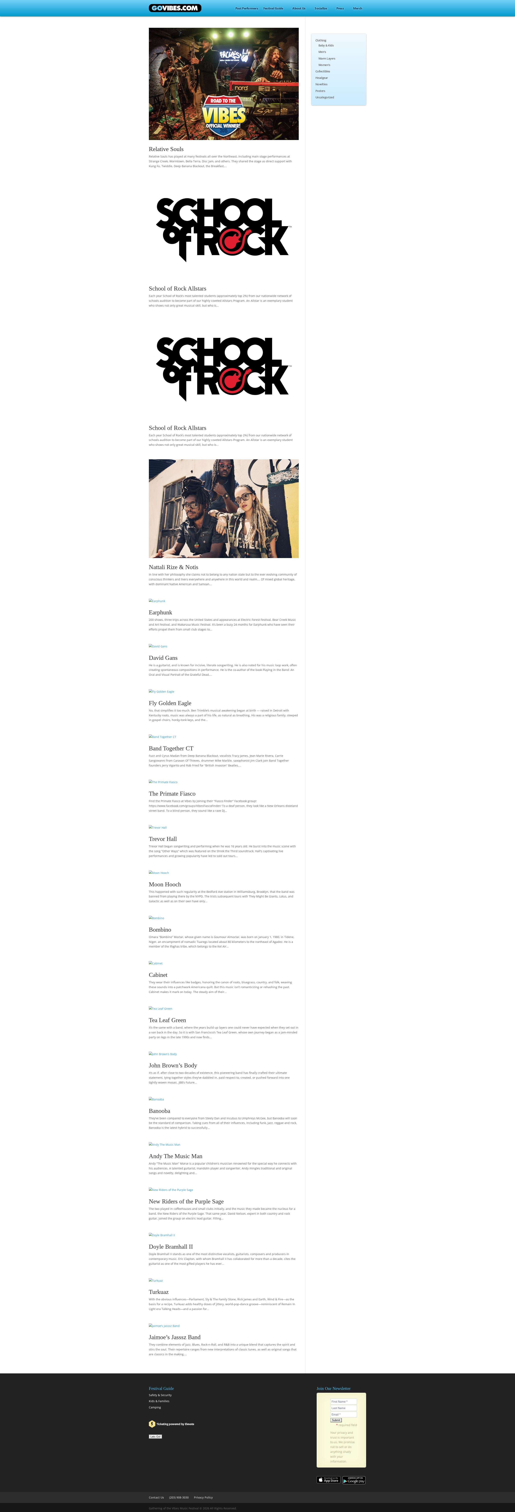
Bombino (160, 929)
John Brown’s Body (173, 1065)
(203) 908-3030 (179, 1497)
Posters (320, 91)
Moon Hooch (165, 884)
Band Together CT (171, 748)
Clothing (320, 40)
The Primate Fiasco (172, 793)
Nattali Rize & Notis (173, 567)
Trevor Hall (163, 838)
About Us (298, 8)
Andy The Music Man (175, 1156)
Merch (357, 8)
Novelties (321, 84)
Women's (324, 65)
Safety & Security (160, 1395)
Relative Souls (166, 149)
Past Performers (246, 8)
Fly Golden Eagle (170, 703)
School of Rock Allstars (177, 288)
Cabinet (158, 974)
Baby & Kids (326, 45)
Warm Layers (326, 58)
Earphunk (160, 612)
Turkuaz (159, 1291)
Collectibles (322, 71)
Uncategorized (324, 97)
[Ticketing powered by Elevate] (152, 1424)
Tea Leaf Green (167, 1020)
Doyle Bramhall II (171, 1246)
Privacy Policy (203, 1497)
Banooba (159, 1110)
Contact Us (156, 1497)
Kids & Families (159, 1401)
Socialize (321, 8)
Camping (155, 1407)
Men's (322, 52)
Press (340, 8)
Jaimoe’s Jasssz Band (175, 1337)
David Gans (163, 657)
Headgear (321, 78)
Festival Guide (273, 8)
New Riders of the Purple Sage (186, 1201)
